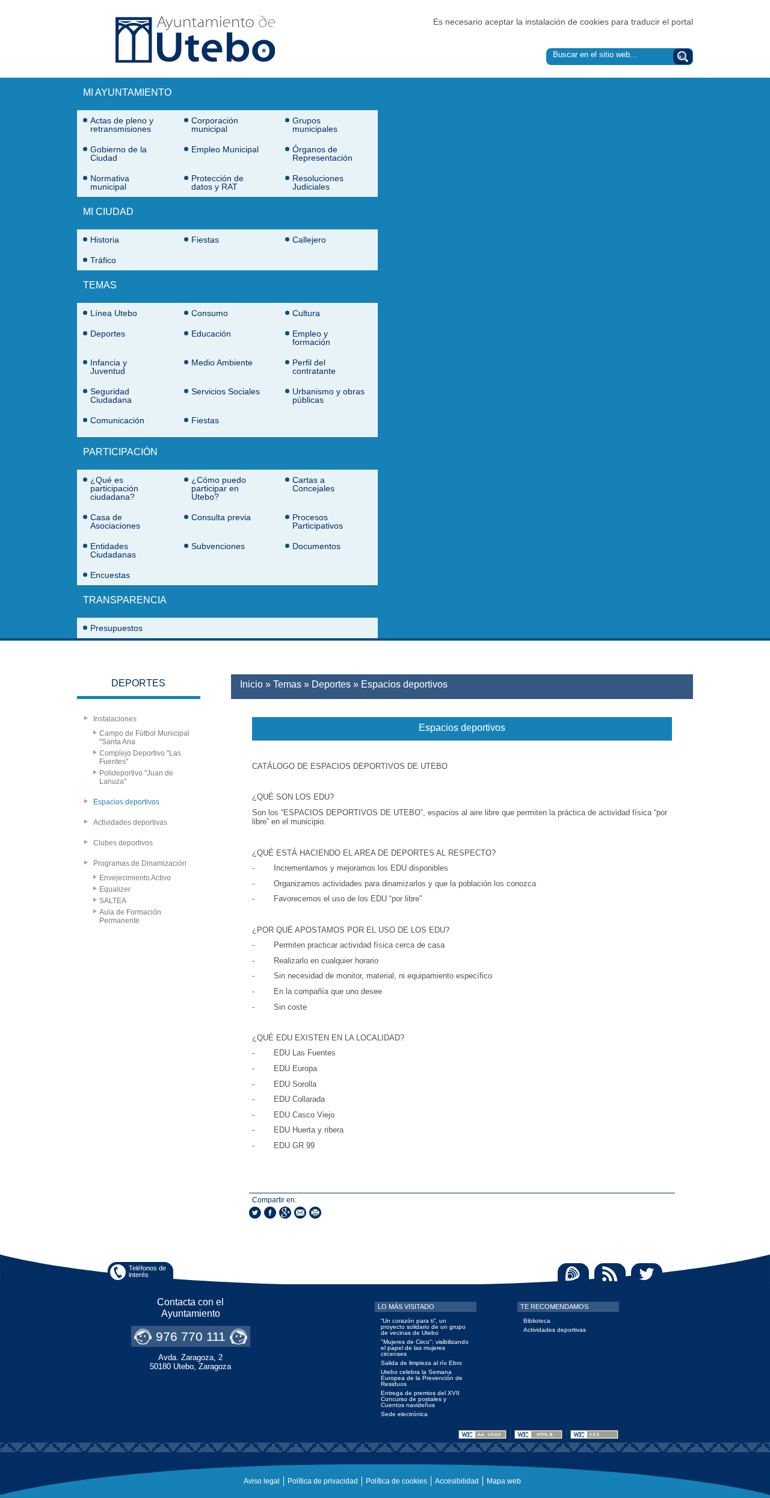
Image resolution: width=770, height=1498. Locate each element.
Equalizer (115, 889)
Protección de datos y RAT (217, 182)
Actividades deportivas (130, 822)
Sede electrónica (404, 1414)
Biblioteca (536, 1320)
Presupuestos (116, 628)
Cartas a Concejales (313, 484)
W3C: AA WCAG (482, 1434)
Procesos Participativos (317, 521)
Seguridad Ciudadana (111, 396)
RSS (610, 1273)
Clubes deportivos (123, 843)
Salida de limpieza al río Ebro (421, 1363)
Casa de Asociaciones (115, 521)
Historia (104, 239)
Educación (211, 333)
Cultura (306, 313)
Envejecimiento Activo (135, 878)
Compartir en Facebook (270, 1213)
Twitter (646, 1273)
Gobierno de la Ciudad (118, 154)
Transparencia (125, 600)
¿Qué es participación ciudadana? (114, 488)
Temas (100, 285)
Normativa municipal (109, 182)
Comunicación (117, 420)
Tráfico (103, 260)
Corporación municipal (214, 125)
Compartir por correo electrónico (300, 1213)
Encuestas (110, 575)
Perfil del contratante (314, 367)
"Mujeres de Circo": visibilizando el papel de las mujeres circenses (425, 1347)
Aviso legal (262, 1481)
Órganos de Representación (322, 154)
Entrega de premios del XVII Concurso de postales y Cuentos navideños (420, 1399)
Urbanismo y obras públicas (328, 396)
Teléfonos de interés (147, 1271)
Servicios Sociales (225, 391)
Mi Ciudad (108, 212)
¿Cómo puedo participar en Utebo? (218, 488)
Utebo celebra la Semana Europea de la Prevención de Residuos (422, 1378)
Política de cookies (396, 1481)
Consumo (209, 313)
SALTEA (112, 901)
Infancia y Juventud (108, 367)
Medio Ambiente (222, 362)
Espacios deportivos (126, 802)
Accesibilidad (457, 1481)
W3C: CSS (594, 1434)
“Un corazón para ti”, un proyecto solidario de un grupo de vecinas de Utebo (423, 1326)
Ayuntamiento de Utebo (195, 39)
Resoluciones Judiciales (317, 182)
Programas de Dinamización (139, 863)
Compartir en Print (315, 1213)
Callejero (309, 239)
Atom (573, 1273)
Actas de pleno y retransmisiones (121, 125)
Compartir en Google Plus (285, 1213)
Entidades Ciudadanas (113, 550)
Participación (120, 452)
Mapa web (504, 1481)
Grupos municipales (314, 125)
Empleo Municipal (225, 149)
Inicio (251, 684)
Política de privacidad (323, 1481)
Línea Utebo (113, 313)
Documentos (316, 546)
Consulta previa (221, 517)
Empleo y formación (311, 338)
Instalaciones (115, 719)
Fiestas (205, 239)
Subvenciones (218, 546)
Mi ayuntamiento (127, 92)
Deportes (107, 333)
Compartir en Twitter (255, 1213)
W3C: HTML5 (538, 1434)
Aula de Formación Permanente (130, 916)
